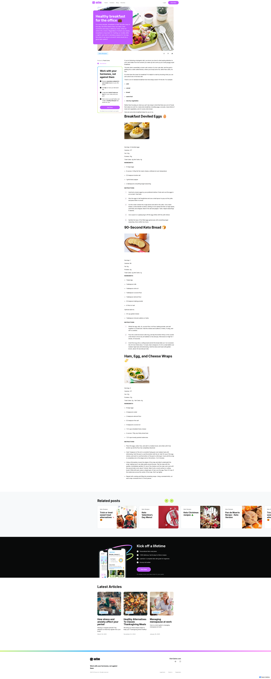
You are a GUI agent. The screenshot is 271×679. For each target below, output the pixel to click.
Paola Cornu (106, 60)
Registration (178, 672)
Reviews (123, 2)
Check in (170, 672)
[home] (96, 2)
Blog (117, 2)
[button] (167, 501)
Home (106, 2)
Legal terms (162, 672)
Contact (112, 2)
